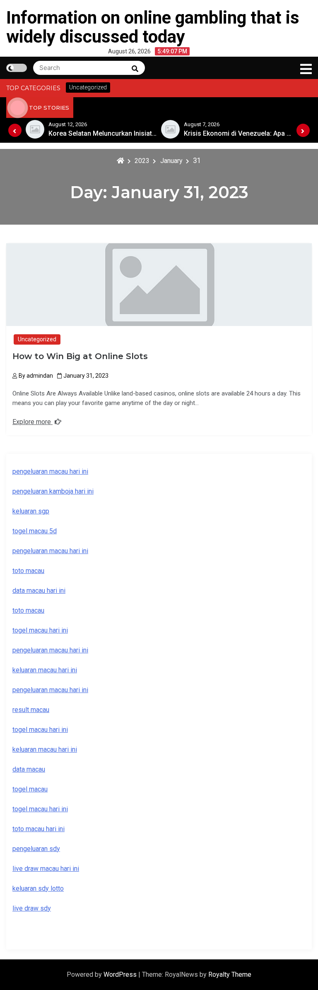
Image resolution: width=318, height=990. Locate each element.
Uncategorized (37, 339)
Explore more (32, 422)
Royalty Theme (229, 974)
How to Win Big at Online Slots (80, 356)
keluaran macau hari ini (44, 749)
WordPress (121, 974)
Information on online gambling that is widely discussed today (152, 27)
